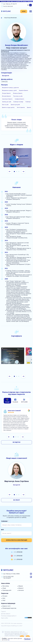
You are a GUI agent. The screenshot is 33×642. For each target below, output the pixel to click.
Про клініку (6, 586)
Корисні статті (6, 606)
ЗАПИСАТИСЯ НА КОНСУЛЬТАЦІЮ (16, 540)
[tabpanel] (17, 157)
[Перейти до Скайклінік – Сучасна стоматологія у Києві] (1, 17)
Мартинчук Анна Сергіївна (16, 475)
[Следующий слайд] (23, 171)
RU (28, 5)
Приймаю (27, 639)
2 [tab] (16, 171)
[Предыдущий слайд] (10, 171)
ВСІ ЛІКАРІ (16, 500)
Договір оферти (5, 613)
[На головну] (6, 11)
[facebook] (31, 577)
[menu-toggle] (30, 11)
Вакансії (21, 588)
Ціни (4, 598)
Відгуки (21, 586)
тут (8, 639)
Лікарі (4, 588)
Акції (4, 600)
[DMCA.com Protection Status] (28, 618)
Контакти (21, 590)
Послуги (5, 596)
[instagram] (31, 574)
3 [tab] (18, 171)
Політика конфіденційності (8, 615)
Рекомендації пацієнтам (9, 608)
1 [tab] (14, 171)
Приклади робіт (7, 590)
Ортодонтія (16, 485)
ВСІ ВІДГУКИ (16, 442)
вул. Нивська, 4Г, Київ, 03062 (11, 573)
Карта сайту (4, 618)
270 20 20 (18, 552)
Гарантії (3, 611)
